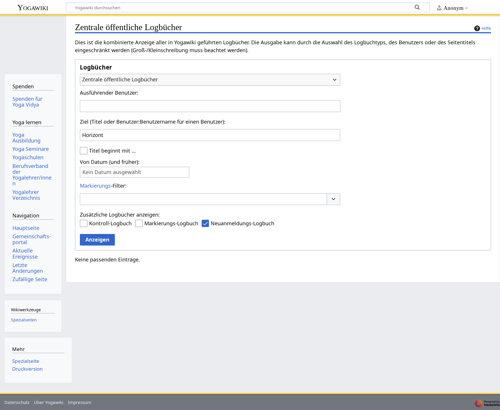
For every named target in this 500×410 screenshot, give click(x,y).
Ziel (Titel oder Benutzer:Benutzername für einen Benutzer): (152, 121)
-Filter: (103, 185)
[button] (334, 199)
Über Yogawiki (48, 402)
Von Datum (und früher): (109, 161)
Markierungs (95, 185)
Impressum (79, 402)
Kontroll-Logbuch (110, 223)
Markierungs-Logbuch (171, 223)
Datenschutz (17, 402)
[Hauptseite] (33, 43)
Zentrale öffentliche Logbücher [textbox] (120, 79)
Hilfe (486, 28)
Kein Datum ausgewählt (111, 172)
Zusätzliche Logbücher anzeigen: (120, 214)
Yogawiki (32, 7)
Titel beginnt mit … (112, 150)
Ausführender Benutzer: (109, 92)
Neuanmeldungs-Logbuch (242, 223)
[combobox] (210, 79)
